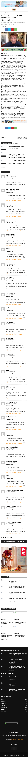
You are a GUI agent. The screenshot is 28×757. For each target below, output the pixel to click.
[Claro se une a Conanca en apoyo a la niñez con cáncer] (4, 678)
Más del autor (15, 143)
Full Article (8, 370)
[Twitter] (9, 29)
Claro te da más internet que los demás (7, 136)
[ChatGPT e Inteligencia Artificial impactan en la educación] (4, 600)
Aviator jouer (9, 338)
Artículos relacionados (6, 143)
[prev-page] (2, 168)
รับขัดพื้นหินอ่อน (9, 322)
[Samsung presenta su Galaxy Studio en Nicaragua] (4, 594)
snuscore (8, 263)
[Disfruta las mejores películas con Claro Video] (4, 684)
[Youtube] (15, 748)
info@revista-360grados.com (17, 739)
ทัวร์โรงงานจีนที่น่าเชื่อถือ (12, 447)
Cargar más (13, 604)
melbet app (9, 277)
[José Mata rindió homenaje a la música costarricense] (4, 148)
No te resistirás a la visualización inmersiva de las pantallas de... (7, 622)
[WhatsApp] (15, 29)
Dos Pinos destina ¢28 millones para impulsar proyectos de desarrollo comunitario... (16, 661)
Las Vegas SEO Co (10, 293)
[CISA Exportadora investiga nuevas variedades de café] (4, 581)
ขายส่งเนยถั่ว (9, 432)
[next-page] (4, 168)
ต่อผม (7, 175)
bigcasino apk (9, 354)
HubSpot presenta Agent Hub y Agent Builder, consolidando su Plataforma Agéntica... (17, 667)
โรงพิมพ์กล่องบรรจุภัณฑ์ (11, 461)
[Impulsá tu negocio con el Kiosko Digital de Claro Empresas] (21, 630)
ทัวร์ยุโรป (8, 248)
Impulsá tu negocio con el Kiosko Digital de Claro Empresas (20, 637)
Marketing (3, 619)
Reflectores (7, 12)
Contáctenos (16, 753)
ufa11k (8, 307)
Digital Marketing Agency (12, 189)
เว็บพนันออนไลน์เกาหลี (11, 416)
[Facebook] (6, 29)
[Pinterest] (12, 29)
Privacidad (11, 753)
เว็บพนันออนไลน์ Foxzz (11, 402)
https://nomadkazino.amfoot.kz (14, 490)
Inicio (2, 12)
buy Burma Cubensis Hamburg (14, 506)
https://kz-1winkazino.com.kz (13, 522)
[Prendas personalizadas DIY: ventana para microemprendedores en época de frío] (7, 630)
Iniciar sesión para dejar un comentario (14, 186)
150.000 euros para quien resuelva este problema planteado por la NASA (21, 137)
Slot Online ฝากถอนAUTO (12, 204)
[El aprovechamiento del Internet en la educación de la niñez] (4, 691)
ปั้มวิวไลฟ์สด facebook (11, 475)
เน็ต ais (7, 386)
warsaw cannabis (10, 234)
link (7, 220)
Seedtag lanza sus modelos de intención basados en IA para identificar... (21, 622)
